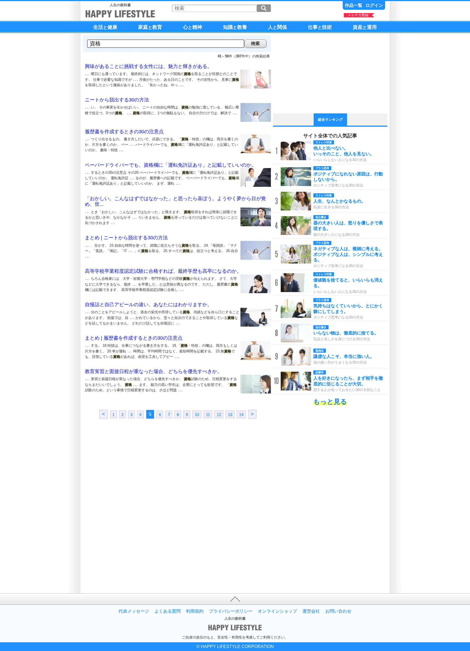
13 (230, 414)
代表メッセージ (134, 611)
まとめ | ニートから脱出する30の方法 (126, 237)
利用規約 (194, 611)
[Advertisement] (130, 470)
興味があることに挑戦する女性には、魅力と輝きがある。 (148, 66)
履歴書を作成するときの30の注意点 (124, 131)
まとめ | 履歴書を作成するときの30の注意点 (134, 338)
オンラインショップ (277, 611)
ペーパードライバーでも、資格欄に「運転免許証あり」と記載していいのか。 (170, 165)
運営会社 (311, 611)
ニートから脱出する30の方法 (117, 100)
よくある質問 (167, 611)
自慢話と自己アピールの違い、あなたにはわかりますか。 (148, 304)
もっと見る (330, 401)
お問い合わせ (338, 611)
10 (197, 414)
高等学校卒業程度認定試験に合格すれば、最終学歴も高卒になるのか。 (163, 271)
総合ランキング (330, 119)
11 (208, 414)
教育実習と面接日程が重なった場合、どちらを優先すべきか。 (153, 371)
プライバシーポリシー (230, 611)
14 (241, 414)
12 (219, 414)
